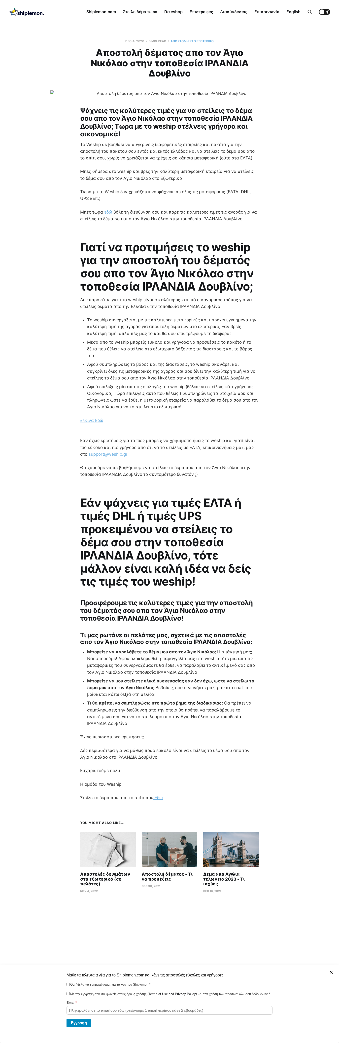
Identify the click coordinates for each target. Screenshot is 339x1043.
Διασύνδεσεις (233, 11)
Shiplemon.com (101, 11)
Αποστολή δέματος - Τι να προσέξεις (167, 877)
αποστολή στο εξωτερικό (192, 41)
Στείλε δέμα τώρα (140, 11)
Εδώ (158, 797)
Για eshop (173, 11)
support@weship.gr (108, 454)
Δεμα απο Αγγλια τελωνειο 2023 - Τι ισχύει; (224, 879)
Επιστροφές (201, 11)
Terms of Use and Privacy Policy (172, 994)
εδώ (108, 212)
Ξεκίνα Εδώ (91, 420)
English (293, 11)
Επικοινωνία (266, 11)
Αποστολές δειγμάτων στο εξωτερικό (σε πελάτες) (105, 879)
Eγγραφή (79, 1022)
